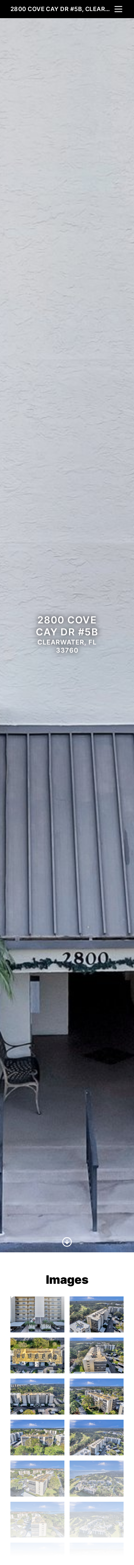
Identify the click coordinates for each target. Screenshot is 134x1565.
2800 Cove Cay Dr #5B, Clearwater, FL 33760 (61, 9)
